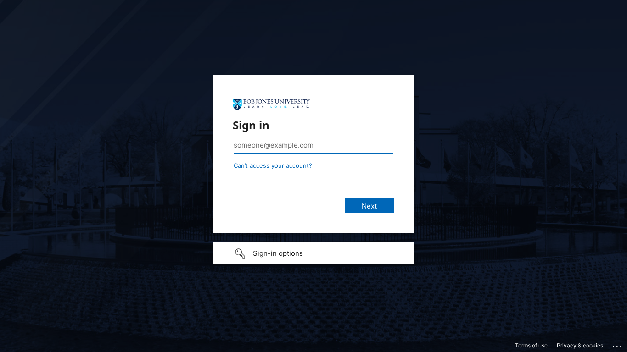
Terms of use (531, 345)
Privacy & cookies (580, 345)
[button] (313, 253)
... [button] (617, 344)
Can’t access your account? (273, 165)
